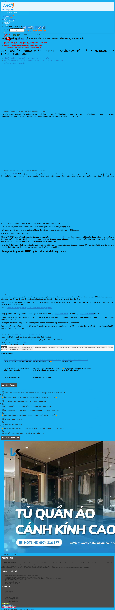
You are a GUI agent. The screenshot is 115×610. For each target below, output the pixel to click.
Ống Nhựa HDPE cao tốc (77, 347)
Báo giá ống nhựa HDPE (27, 347)
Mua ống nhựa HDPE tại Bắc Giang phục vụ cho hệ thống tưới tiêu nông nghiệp (33, 60)
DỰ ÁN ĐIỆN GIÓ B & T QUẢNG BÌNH (15, 63)
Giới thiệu (6, 18)
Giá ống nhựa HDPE (53, 347)
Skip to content (5, 1)
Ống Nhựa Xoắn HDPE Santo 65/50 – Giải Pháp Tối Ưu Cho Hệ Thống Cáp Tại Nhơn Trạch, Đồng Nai (33, 393)
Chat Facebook (7, 605)
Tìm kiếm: (6, 30)
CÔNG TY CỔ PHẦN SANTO (12, 598)
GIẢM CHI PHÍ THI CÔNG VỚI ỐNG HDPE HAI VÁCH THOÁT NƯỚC (23, 402)
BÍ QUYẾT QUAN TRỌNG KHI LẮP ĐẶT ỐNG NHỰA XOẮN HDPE (23, 45)
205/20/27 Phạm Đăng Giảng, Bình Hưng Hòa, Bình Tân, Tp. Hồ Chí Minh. (30, 577)
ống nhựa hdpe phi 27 (102, 347)
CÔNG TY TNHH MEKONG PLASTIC (25, 335)
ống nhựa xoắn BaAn (60, 314)
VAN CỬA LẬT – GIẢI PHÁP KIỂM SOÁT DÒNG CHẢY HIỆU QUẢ (22, 433)
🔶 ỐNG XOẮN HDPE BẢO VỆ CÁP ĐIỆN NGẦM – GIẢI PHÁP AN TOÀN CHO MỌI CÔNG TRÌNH (32, 428)
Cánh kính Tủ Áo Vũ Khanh (11, 600)
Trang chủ (6, 16)
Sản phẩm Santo (9, 593)
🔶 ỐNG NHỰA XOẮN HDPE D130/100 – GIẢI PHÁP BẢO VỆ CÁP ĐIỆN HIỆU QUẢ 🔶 (29, 397)
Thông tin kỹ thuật (9, 21)
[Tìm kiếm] (4, 32)
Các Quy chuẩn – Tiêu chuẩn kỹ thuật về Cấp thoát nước (20, 44)
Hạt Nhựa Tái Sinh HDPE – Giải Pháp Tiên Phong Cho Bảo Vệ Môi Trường (25, 42)
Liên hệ (6, 26)
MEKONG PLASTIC (9, 562)
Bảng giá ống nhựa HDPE (14, 347)
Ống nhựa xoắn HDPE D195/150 (11, 419)
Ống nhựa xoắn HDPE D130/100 (11, 424)
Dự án (5, 19)
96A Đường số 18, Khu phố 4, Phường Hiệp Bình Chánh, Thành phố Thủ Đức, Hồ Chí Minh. (39, 578)
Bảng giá (6, 23)
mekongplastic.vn (14, 581)
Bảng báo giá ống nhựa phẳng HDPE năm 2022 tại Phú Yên (26, 58)
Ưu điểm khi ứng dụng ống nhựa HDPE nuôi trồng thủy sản (29, 308)
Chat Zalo (5, 603)
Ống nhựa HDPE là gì (90, 347)
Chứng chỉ (7, 22)
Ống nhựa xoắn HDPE (9, 174)
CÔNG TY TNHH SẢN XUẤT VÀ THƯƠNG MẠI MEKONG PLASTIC (21, 576)
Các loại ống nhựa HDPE (41, 347)
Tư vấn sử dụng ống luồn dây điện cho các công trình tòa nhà (22, 47)
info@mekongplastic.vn (14, 582)
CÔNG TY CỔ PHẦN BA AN (12, 597)
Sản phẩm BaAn (9, 591)
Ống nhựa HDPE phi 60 (14, 349)
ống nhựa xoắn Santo (85, 314)
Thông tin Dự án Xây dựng (11, 601)
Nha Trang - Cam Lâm (65, 347)
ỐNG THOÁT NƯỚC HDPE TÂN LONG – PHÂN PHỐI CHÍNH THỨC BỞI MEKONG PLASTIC (31, 410)
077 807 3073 (22, 342)
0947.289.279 (14, 579)
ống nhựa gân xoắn (57, 237)
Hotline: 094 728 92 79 (8, 607)
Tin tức (6, 25)
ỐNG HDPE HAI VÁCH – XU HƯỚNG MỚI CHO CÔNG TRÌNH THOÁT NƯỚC (26, 406)
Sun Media (31, 609)
